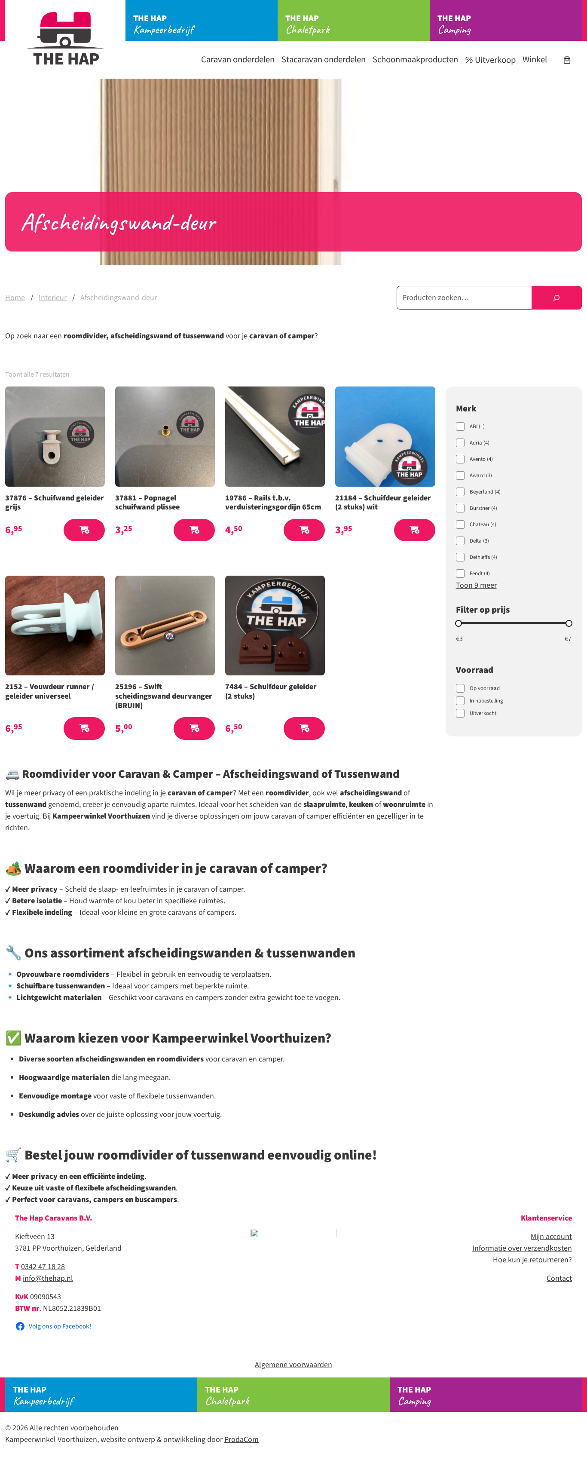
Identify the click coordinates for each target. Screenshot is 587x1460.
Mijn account (551, 1236)
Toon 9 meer (476, 585)
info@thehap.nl (48, 1278)
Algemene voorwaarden (293, 1364)
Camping (454, 24)
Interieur (53, 297)
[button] (84, 530)
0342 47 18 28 (43, 1266)
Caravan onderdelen (238, 59)
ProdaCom (241, 1439)
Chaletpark (307, 24)
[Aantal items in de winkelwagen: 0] (567, 60)
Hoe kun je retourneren (531, 1259)
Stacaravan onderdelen (323, 59)
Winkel (535, 59)
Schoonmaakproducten (415, 59)
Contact (559, 1278)
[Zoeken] (557, 298)
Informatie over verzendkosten (522, 1248)
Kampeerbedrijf (163, 24)
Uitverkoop (494, 60)
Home (15, 297)
